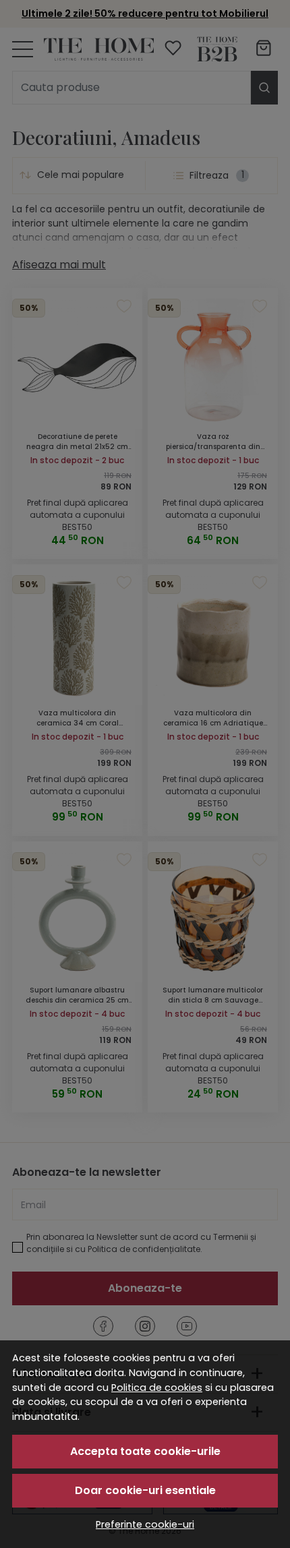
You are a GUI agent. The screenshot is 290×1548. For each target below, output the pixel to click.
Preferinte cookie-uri (145, 1524)
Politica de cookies (156, 1387)
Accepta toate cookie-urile (145, 1451)
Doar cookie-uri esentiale (145, 1490)
